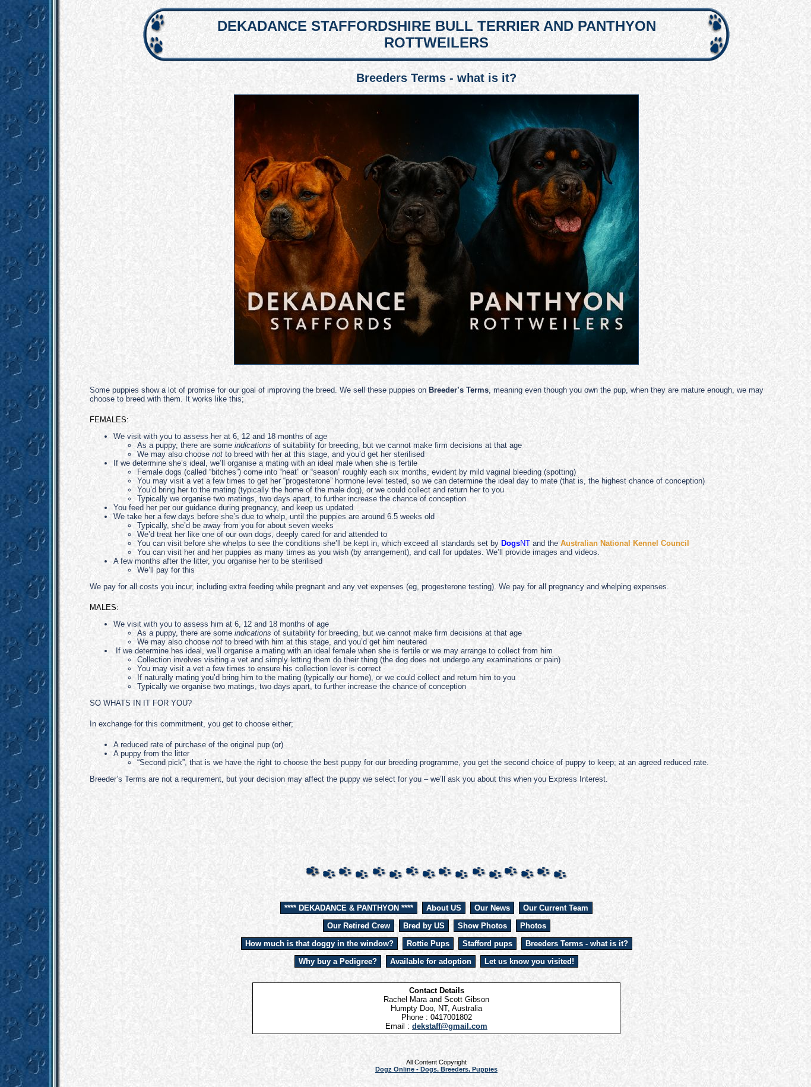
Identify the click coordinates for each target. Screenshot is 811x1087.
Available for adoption (430, 961)
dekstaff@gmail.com (449, 1026)
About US (443, 907)
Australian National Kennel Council (624, 543)
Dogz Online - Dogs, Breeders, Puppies (436, 1069)
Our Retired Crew (358, 925)
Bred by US (424, 925)
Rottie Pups (428, 943)
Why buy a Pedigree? (338, 961)
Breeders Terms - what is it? (576, 943)
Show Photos (482, 925)
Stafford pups (487, 943)
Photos (533, 925)
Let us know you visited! (529, 961)
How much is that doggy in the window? (319, 943)
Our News (492, 907)
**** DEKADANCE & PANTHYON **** (348, 907)
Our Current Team (555, 907)
